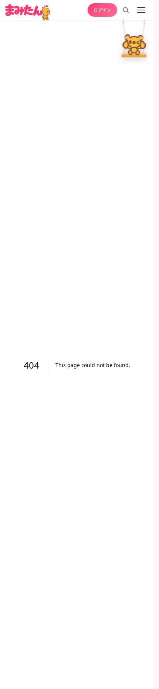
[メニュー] (141, 10)
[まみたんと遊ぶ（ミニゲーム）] (46, 13)
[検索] (126, 10)
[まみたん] (24, 10)
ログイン (102, 10)
